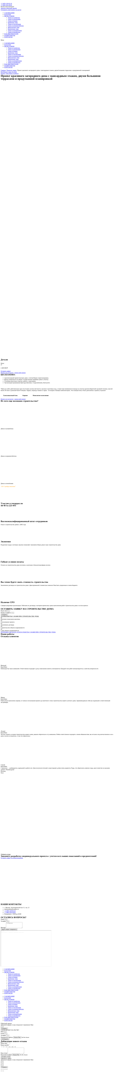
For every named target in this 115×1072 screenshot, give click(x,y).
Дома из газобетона (14, 17)
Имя (2, 1031)
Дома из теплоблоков (14, 24)
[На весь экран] (5, 1069)
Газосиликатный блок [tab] (10, 395)
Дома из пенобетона (14, 32)
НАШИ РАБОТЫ (9, 35)
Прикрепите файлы (7, 1037)
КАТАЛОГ (7, 14)
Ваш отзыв (4, 1053)
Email (2, 1033)
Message (3, 927)
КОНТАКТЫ (8, 37)
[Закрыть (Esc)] (1, 1069)
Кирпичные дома (13, 29)
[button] (6, 3)
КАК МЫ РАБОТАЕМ (11, 34)
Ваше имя (4, 611)
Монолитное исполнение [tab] (41, 395)
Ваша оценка (5, 1045)
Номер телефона (6, 612)
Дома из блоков (12, 21)
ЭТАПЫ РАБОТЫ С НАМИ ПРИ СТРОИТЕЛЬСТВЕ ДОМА (20, 616)
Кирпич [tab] (25, 395)
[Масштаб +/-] (7, 1069)
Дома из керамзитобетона (16, 26)
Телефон (3, 921)
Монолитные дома (13, 27)
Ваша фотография (6, 1055)
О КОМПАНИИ (9, 13)
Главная (3, 70)
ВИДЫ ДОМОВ (9, 16)
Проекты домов (11, 70)
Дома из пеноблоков (14, 19)
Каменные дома (13, 22)
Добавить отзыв (6, 854)
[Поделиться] (3, 1069)
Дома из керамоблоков (15, 30)
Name (2, 919)
